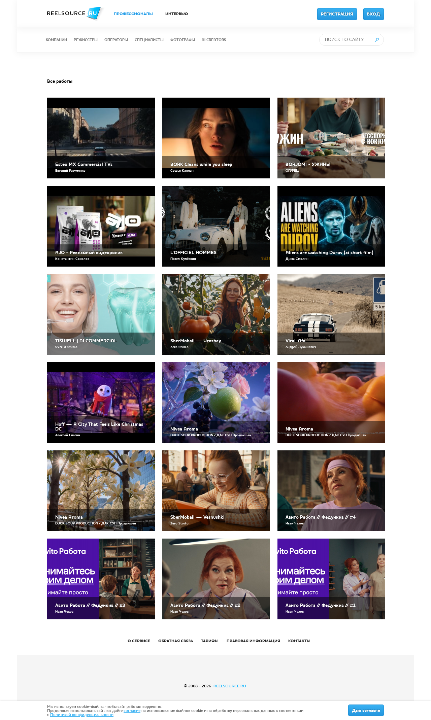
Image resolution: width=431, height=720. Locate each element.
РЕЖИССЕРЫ (86, 39)
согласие (132, 710)
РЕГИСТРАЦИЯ (337, 14)
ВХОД (373, 14)
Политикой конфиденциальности (81, 714)
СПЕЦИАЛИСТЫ (149, 39)
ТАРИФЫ (210, 641)
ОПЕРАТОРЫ (116, 39)
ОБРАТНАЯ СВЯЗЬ (175, 641)
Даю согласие (366, 711)
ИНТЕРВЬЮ (176, 13)
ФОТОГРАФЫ (182, 39)
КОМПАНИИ (56, 39)
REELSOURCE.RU (229, 686)
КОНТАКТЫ (299, 641)
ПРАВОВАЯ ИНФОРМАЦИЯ (253, 641)
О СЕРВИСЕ (139, 641)
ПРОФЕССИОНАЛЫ (133, 13)
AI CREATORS (214, 39)
